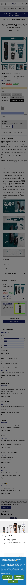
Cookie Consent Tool (10, 572)
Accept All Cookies (7, 577)
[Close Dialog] (26, 519)
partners (17, 563)
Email (3, 547)
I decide (13, 581)
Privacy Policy (10, 569)
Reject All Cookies (19, 577)
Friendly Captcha (21, 556)
